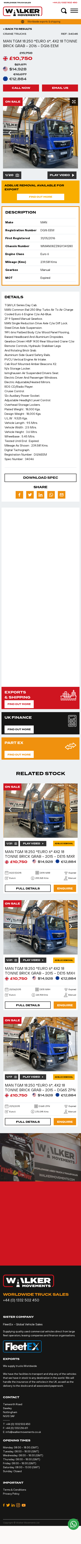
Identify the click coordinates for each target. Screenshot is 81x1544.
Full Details (28, 889)
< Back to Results (17, 29)
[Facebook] (4, 1505)
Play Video (60, 175)
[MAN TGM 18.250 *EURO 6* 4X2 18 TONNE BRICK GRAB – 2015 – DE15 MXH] (40, 927)
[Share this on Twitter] (30, 495)
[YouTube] (24, 1505)
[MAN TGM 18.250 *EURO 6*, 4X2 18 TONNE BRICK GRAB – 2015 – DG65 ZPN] (40, 1044)
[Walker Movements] (22, 11)
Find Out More (40, 197)
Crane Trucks (14, 33)
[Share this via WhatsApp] (51, 495)
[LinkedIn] (13, 1505)
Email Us (60, 88)
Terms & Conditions (14, 1489)
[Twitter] (8, 1505)
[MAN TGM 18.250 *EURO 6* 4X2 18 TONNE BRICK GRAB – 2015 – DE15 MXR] (40, 810)
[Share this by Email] (61, 495)
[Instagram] (18, 1505)
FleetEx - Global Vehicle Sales (23, 1324)
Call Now (21, 88)
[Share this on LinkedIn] (40, 495)
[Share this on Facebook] (19, 495)
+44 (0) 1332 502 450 (65, 2)
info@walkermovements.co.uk (23, 1431)
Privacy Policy (11, 1493)
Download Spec (40, 477)
